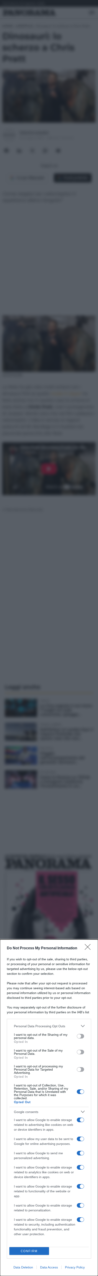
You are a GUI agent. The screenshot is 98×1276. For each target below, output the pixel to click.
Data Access (49, 1267)
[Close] (89, 948)
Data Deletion (23, 1267)
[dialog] (49, 1107)
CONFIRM (29, 1251)
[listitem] (49, 1026)
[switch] (80, 1036)
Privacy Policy (75, 1267)
